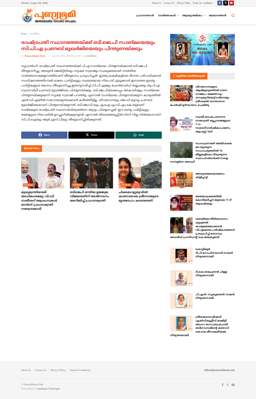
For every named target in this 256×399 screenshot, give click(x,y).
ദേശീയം (34, 34)
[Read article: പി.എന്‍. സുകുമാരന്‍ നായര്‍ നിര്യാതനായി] (181, 301)
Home (24, 34)
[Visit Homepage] (50, 15)
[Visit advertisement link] (202, 49)
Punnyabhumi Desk (35, 56)
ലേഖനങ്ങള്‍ (217, 15)
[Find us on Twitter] (225, 3)
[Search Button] (233, 15)
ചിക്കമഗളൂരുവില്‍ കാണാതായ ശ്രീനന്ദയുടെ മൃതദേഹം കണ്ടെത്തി (139, 197)
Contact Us (169, 3)
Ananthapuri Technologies (48, 389)
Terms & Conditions (203, 3)
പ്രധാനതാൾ (145, 15)
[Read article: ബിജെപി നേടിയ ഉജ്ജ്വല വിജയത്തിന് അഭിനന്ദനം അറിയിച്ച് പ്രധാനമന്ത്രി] (91, 173)
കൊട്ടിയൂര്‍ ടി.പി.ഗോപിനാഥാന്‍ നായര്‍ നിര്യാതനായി (214, 253)
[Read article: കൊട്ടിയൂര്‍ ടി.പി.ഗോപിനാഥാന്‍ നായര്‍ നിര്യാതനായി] (181, 256)
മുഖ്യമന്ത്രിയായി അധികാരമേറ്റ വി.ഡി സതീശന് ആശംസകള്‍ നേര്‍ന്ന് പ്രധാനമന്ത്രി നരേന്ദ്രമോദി (39, 201)
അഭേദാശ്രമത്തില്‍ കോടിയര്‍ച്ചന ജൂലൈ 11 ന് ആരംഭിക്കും (213, 200)
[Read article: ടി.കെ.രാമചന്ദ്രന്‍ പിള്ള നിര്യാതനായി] (181, 278)
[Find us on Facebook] (219, 3)
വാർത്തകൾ (167, 15)
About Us (156, 3)
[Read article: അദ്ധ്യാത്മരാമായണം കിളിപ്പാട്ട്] (181, 180)
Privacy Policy (183, 3)
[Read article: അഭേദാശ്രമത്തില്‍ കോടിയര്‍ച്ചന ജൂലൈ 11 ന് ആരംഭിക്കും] (181, 203)
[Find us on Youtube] (231, 3)
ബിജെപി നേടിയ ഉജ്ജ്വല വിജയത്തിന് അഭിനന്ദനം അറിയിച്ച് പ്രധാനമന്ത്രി (89, 197)
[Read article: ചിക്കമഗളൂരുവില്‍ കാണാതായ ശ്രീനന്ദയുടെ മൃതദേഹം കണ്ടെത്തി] (140, 173)
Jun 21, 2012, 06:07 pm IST (66, 56)
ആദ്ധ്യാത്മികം (192, 15)
